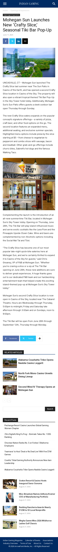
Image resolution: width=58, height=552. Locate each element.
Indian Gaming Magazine (13, 540)
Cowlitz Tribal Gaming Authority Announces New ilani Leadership (28, 461)
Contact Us (48, 543)
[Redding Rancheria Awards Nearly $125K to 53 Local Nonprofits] (10, 511)
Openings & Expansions (19, 10)
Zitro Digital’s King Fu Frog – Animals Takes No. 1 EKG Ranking (28, 435)
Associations (48, 540)
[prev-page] (4, 400)
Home (5, 10)
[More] (40, 338)
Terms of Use (25, 543)
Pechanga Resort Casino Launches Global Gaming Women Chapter (27, 426)
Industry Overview (10, 543)
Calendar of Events (32, 540)
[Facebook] (5, 41)
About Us (37, 543)
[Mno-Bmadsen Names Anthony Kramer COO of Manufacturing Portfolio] (10, 497)
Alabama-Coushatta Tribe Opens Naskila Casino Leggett (29, 470)
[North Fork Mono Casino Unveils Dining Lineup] (10, 376)
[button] (4, 4)
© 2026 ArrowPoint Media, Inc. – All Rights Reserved (29, 546)
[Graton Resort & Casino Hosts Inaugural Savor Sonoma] (10, 484)
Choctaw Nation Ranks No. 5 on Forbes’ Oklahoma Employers (26, 444)
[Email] (25, 41)
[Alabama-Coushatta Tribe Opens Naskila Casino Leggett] (10, 363)
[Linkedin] (18, 41)
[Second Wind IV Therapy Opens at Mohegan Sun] (10, 390)
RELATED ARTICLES (13, 352)
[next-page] (9, 400)
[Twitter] (12, 41)
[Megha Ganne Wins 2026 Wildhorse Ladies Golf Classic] (10, 524)
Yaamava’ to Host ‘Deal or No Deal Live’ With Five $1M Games (28, 453)
